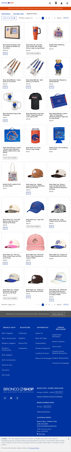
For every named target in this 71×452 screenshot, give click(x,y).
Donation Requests (43, 348)
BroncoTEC (23, 343)
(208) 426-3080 (42, 423)
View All (66, 304)
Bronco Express (58, 341)
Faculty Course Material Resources (59, 352)
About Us (39, 333)
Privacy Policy (34, 448)
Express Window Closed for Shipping (49, 396)
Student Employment (60, 358)
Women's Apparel (8, 343)
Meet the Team (41, 338)
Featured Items (18, 13)
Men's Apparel (7, 333)
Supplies (22, 338)
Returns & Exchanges (44, 358)
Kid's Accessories (9, 360)
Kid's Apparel (7, 355)
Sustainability (41, 343)
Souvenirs (5, 370)
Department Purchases (56, 335)
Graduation (23, 348)
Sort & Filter (8, 18)
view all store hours (43, 411)
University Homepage (60, 363)
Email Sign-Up (58, 314)
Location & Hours (42, 353)
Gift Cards (6, 375)
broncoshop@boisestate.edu (47, 426)
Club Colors (56, 346)
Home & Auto (7, 365)
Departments (5, 13)
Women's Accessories (6, 349)
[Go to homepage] (8, 3)
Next (58, 18)
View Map (41, 434)
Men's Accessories (9, 338)
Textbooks (23, 333)
